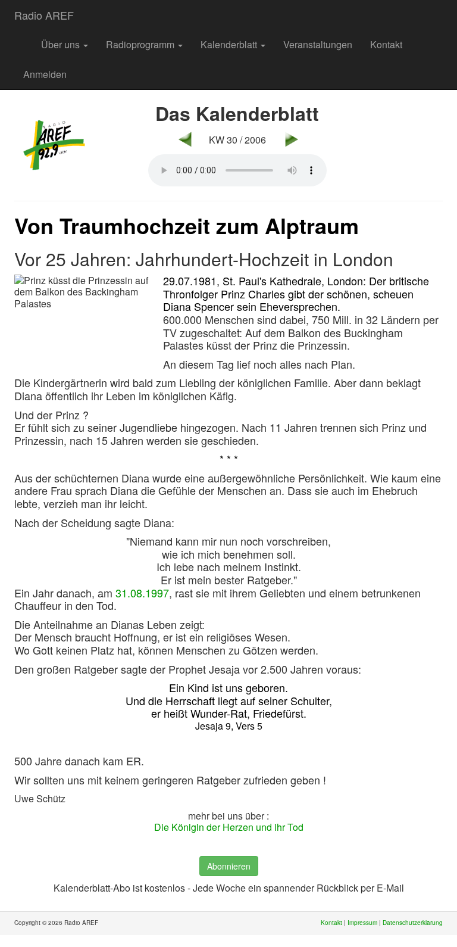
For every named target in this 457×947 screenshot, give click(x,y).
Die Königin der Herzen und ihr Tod (228, 827)
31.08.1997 (142, 592)
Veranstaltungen (317, 44)
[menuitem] (23, 39)
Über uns (61, 44)
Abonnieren (229, 866)
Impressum (362, 922)
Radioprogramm (141, 44)
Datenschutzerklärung (413, 922)
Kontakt (386, 44)
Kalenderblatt (230, 44)
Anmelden (45, 74)
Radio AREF (44, 15)
